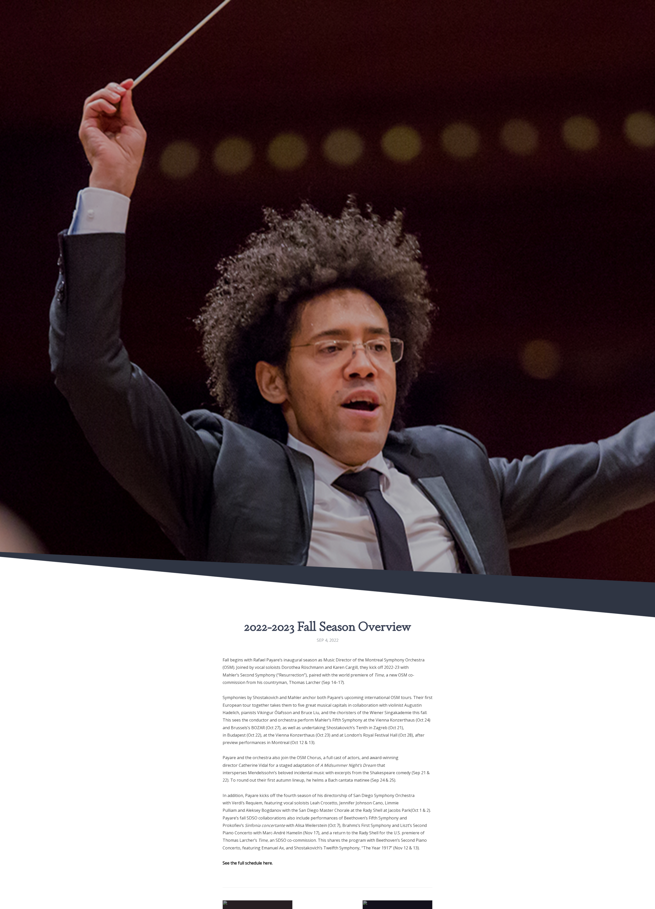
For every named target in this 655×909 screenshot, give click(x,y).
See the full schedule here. (248, 863)
